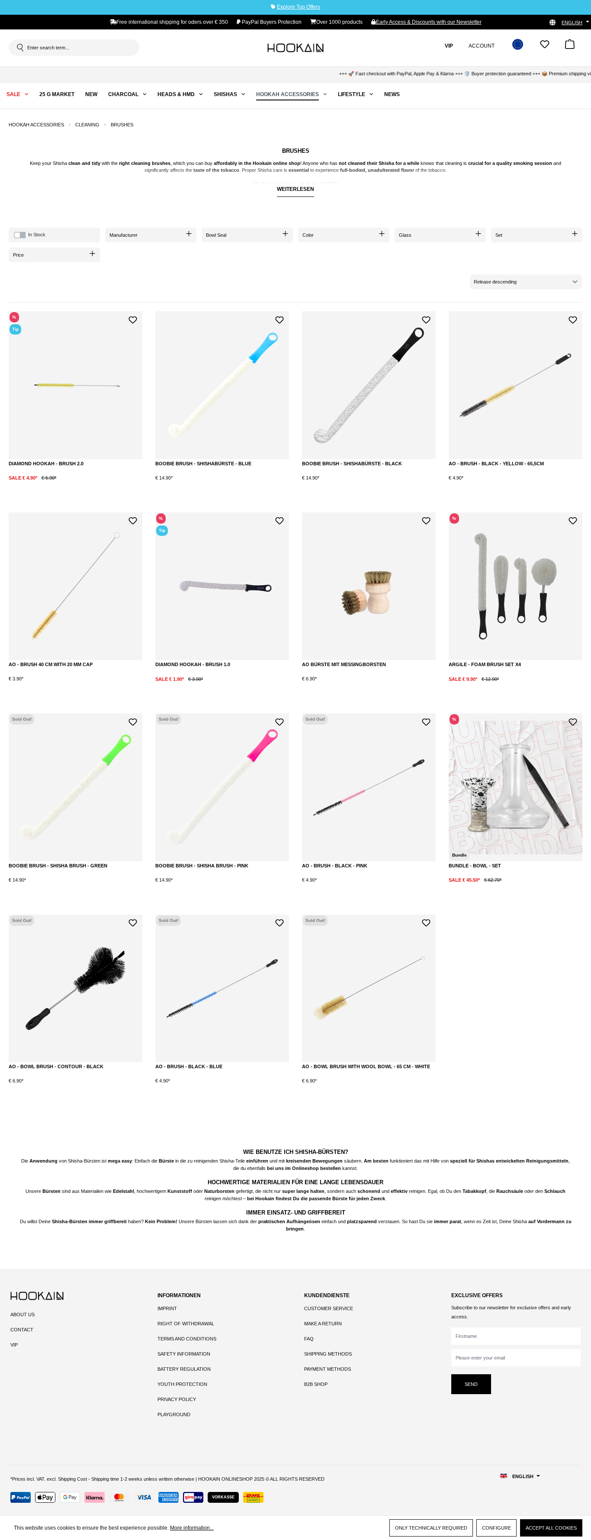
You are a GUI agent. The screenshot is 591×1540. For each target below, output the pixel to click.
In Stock (36, 234)
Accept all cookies (551, 1527)
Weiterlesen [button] (295, 189)
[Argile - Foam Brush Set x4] (515, 586)
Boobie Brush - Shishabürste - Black (352, 463)
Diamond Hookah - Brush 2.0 (46, 463)
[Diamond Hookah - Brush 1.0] (222, 586)
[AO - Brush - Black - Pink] (369, 787)
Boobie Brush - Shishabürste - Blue (203, 463)
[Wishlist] (544, 47)
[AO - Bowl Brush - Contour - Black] (75, 989)
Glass (405, 235)
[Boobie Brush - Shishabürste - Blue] (222, 385)
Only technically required (431, 1527)
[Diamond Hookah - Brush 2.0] (75, 385)
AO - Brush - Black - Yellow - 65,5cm (496, 463)
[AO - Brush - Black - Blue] (222, 989)
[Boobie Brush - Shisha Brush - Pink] (222, 787)
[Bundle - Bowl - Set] (515, 787)
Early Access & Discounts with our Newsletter (429, 22)
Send (471, 1384)
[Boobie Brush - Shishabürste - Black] (369, 385)
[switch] (20, 235)
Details (75, 887)
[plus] (65, 484)
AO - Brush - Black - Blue (188, 1066)
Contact (21, 1329)
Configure (496, 1527)
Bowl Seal (216, 235)
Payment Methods (327, 1369)
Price (18, 255)
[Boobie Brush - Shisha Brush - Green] (75, 787)
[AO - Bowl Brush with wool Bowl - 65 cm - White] (369, 989)
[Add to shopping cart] (101, 485)
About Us (22, 1314)
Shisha (60, 163)
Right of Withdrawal (185, 1323)
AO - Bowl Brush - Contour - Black (56, 1066)
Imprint (167, 1308)
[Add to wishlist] (132, 318)
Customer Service (328, 1308)
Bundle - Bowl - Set (475, 865)
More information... (192, 1528)
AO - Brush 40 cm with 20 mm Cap (51, 664)
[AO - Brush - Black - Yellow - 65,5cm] (515, 385)
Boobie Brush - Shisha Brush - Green (58, 865)
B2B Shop (316, 1384)
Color (308, 235)
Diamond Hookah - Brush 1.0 (192, 664)
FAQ (309, 1338)
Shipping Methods (328, 1353)
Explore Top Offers (298, 7)
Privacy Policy (176, 1399)
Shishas (485, 1160)
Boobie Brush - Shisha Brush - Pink (201, 865)
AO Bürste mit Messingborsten (344, 664)
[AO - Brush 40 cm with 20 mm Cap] (75, 586)
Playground (173, 1414)
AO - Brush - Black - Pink (334, 865)
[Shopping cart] (569, 47)
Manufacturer (123, 235)
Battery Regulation (184, 1369)
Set (498, 235)
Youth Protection (182, 1384)
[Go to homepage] (295, 47)
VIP (14, 1344)
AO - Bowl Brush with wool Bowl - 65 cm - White (366, 1066)
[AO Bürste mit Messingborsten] (369, 586)
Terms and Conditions (186, 1338)
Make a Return (323, 1323)
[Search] (19, 48)
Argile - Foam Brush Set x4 (485, 664)
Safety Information (183, 1353)
